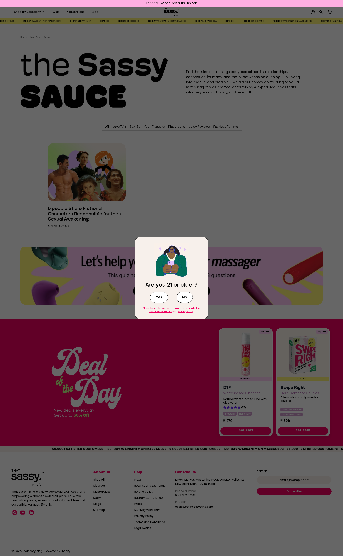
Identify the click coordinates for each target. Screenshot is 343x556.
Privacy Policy (185, 311)
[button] (159, 297)
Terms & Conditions (160, 311)
